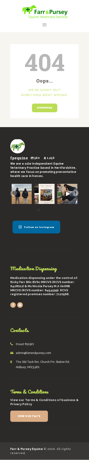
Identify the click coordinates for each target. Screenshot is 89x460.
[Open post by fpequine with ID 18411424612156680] (44, 194)
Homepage (44, 107)
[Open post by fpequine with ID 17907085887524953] (22, 194)
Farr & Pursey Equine (26, 449)
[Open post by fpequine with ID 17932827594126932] (67, 194)
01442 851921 (25, 344)
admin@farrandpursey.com (33, 353)
